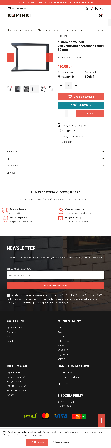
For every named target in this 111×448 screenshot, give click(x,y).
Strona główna (14, 30)
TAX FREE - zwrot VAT (17, 386)
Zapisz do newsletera (56, 285)
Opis (9, 158)
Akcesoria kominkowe (48, 30)
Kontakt (61, 359)
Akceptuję (39, 442)
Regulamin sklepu (15, 372)
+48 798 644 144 (69, 372)
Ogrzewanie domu (15, 327)
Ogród (10, 341)
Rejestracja (63, 350)
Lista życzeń (63, 341)
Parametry (12, 151)
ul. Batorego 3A (65, 406)
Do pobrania (12, 165)
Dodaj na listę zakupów (74, 125)
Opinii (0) (11, 173)
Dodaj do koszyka (84, 96)
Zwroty (10, 395)
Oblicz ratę (84, 105)
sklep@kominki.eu (70, 377)
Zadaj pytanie (69, 130)
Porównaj (62, 345)
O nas (60, 327)
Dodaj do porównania (73, 136)
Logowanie (63, 354)
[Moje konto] (101, 8)
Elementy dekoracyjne (73, 30)
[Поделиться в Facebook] (60, 142)
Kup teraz (90, 113)
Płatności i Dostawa (16, 390)
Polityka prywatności (62, 442)
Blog (9, 336)
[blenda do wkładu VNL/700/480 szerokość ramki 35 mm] (30, 57)
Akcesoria (29, 30)
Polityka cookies (15, 381)
